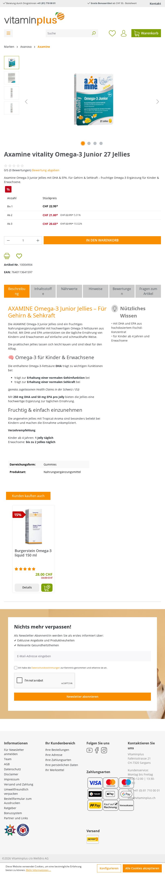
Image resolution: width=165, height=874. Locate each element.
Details (27, 587)
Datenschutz (12, 769)
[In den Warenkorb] (47, 588)
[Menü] (8, 33)
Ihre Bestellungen (57, 750)
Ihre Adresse (53, 755)
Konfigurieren (109, 868)
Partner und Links (16, 818)
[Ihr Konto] (123, 33)
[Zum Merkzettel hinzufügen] (19, 256)
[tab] (17, 291)
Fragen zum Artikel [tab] (148, 291)
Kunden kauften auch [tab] (28, 496)
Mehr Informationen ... (38, 870)
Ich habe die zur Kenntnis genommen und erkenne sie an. (62, 667)
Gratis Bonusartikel (101, 3)
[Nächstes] (158, 101)
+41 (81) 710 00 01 (46, 3)
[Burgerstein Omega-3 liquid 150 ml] (34, 526)
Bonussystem (13, 813)
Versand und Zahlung (18, 784)
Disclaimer (11, 774)
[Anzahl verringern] (8, 240)
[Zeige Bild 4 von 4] (101, 143)
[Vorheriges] (26, 101)
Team (7, 759)
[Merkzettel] (112, 33)
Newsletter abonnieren (82, 696)
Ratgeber (10, 808)
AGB (7, 764)
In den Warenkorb (102, 240)
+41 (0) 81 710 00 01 (146, 790)
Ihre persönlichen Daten (61, 765)
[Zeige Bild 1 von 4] (83, 143)
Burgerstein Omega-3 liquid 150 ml (33, 552)
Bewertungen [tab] (122, 291)
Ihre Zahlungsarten (58, 760)
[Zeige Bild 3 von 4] (95, 143)
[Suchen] (93, 33)
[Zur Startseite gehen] (34, 18)
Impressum (11, 779)
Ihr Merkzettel (54, 770)
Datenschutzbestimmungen (45, 667)
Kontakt (155, 3)
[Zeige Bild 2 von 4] (89, 143)
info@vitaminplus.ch (142, 798)
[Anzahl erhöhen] (38, 240)
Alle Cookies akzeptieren (142, 868)
